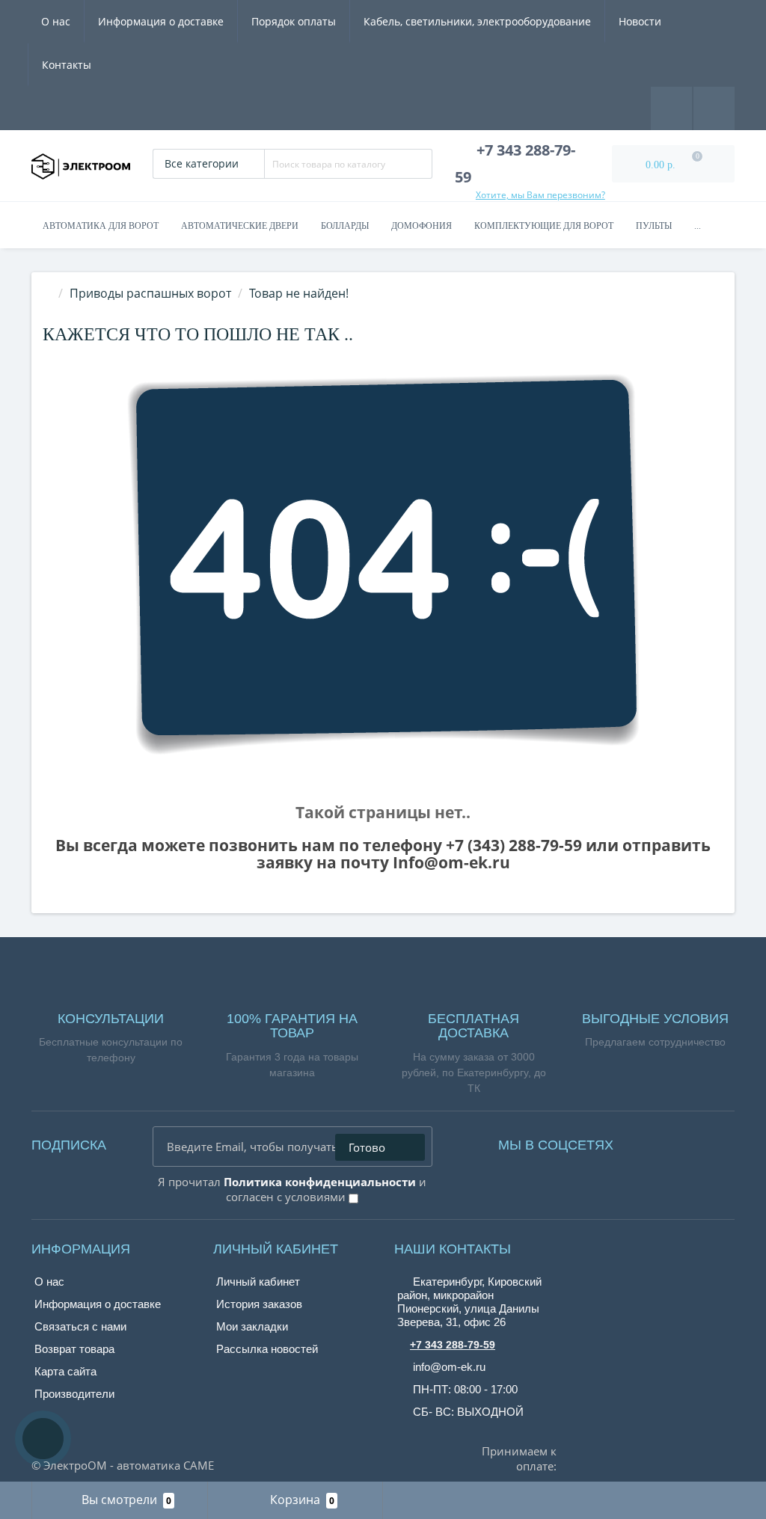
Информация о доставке (161, 21)
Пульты (654, 226)
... (697, 226)
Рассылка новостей (267, 1348)
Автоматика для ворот (101, 226)
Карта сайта (65, 1371)
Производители (74, 1393)
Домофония (421, 226)
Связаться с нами (80, 1326)
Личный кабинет (258, 1281)
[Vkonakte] (666, 1141)
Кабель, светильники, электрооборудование (477, 21)
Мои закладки (252, 1326)
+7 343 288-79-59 (452, 1345)
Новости (640, 21)
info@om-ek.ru (447, 1366)
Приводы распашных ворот (150, 293)
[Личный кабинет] (714, 107)
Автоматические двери (239, 226)
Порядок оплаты (293, 21)
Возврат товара (74, 1348)
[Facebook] (645, 1141)
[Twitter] (708, 1141)
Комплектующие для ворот (543, 226)
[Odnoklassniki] (687, 1141)
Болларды (345, 226)
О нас (55, 21)
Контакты (66, 65)
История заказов (259, 1304)
